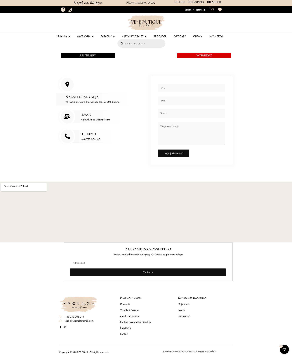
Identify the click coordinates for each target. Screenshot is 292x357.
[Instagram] (70, 9)
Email (86, 114)
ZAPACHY (106, 36)
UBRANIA (61, 36)
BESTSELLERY (88, 55)
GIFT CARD (180, 36)
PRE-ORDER (160, 36)
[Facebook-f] (60, 327)
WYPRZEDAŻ (204, 55)
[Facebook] (63, 9)
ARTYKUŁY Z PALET (132, 36)
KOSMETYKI (216, 36)
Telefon (88, 134)
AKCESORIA (83, 36)
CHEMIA (198, 36)
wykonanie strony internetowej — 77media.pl (197, 351)
